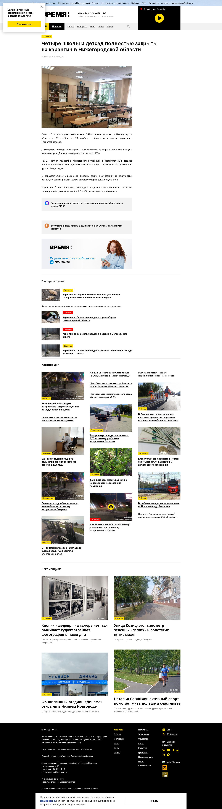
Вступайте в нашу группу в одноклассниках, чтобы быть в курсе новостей (86, 227)
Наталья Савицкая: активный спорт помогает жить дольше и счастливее (147, 698)
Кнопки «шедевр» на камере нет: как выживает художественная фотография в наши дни (74, 627)
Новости (118, 729)
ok (177, 750)
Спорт (141, 743)
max (168, 754)
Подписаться (24, 24)
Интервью (119, 739)
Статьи (117, 734)
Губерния (143, 752)
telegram (172, 750)
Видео (117, 752)
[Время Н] (55, 14)
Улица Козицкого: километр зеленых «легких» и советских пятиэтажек (141, 627)
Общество (47, 36)
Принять (153, 800)
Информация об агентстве (54, 779)
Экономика (143, 734)
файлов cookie (47, 800)
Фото (116, 743)
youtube (168, 750)
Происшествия (145, 757)
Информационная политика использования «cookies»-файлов (70, 789)
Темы (116, 748)
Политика (143, 730)
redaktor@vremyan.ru (57, 772)
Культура (142, 748)
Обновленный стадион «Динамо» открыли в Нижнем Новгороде (72, 701)
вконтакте (163, 750)
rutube (163, 754)
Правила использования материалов (58, 782)
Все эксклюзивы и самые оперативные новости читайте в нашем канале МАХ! (87, 204)
